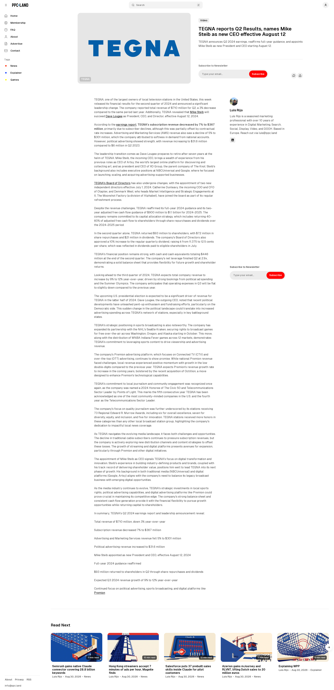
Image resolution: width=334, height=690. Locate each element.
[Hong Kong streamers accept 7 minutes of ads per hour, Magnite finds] (133, 647)
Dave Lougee (114, 116)
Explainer (316, 670)
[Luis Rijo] (234, 102)
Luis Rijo (236, 110)
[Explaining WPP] (303, 647)
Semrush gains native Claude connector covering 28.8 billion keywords (73, 670)
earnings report (126, 124)
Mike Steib (197, 112)
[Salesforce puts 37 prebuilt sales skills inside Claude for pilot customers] (190, 647)
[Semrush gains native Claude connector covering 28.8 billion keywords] (76, 647)
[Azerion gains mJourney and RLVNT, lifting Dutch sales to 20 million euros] (246, 647)
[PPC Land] (20, 5)
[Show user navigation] (326, 5)
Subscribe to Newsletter (213, 65)
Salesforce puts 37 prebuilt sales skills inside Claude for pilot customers (188, 670)
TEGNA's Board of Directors (112, 183)
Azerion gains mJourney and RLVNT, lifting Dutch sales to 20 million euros (243, 670)
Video (203, 20)
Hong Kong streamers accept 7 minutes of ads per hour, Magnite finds (131, 670)
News (87, 676)
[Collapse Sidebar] (6, 5)
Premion (99, 592)
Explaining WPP (289, 666)
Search (140, 5)
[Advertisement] (256, 204)
